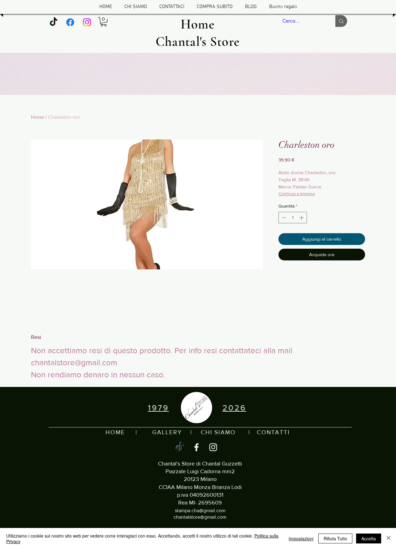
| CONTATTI (263, 432)
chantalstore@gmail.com (200, 517)
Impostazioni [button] (301, 538)
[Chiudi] (388, 538)
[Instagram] (87, 22)
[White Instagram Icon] (213, 447)
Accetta (368, 538)
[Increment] (302, 217)
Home (37, 117)
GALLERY (167, 432)
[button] (103, 21)
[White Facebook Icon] (196, 447)
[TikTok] (53, 22)
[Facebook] (70, 22)
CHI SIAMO (218, 432)
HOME (115, 432)
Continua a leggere (296, 193)
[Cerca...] (341, 21)
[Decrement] (283, 217)
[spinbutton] (292, 217)
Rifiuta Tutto (335, 538)
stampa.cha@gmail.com (200, 510)
